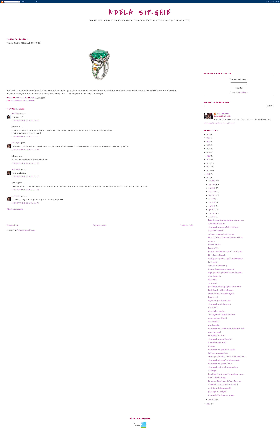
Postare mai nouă (12, 225)
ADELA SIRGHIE (140, 12)
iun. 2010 (212, 202)
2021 (208, 152)
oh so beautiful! (213, 321)
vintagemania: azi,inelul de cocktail (220, 339)
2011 (208, 174)
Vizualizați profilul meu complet (219, 123)
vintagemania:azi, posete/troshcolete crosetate (223, 360)
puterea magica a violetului (217, 318)
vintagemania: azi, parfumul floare (220, 363)
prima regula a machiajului (217, 391)
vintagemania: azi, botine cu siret (219, 304)
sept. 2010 (212, 191)
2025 (208, 138)
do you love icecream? (215, 230)
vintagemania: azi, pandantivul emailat (221, 349)
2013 (208, 167)
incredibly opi (213, 297)
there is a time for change (216, 377)
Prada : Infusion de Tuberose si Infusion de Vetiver (225, 237)
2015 (208, 159)
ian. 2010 (212, 399)
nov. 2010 (212, 184)
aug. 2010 (212, 195)
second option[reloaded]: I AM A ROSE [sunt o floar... (227, 356)
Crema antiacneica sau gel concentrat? (221, 269)
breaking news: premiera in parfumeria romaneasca (225, 258)
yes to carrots (212, 283)
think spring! (212, 279)
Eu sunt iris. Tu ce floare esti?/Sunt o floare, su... (225, 381)
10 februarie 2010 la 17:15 (25, 150)
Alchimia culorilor (214, 276)
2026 (208, 134)
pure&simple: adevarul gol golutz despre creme (224, 286)
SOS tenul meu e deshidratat (218, 353)
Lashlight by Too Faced (216, 335)
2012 (208, 170)
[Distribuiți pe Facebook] (42, 98)
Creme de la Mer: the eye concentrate (221, 395)
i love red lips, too (214, 244)
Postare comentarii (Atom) (26, 230)
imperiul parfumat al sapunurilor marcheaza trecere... (226, 374)
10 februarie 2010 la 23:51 (25, 203)
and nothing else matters (216, 223)
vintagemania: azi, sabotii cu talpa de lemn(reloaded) (226, 328)
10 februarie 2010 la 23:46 (25, 189)
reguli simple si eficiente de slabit (219, 388)
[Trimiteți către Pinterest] (44, 98)
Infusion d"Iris (213, 248)
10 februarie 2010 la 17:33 (25, 176)
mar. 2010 (212, 213)
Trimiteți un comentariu (15, 209)
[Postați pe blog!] (38, 98)
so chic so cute (20, 100)
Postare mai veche (186, 225)
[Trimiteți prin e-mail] (36, 98)
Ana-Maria (15, 113)
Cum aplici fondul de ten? (217, 342)
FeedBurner (243, 92)
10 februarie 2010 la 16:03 (25, 120)
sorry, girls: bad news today (217, 265)
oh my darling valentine (216, 311)
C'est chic (211, 346)
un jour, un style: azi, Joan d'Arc (219, 300)
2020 (208, 156)
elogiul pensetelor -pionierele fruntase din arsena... (225, 272)
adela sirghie (16, 142)
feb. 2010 (212, 217)
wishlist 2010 (212, 307)
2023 (208, 145)
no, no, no (211, 241)
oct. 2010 (212, 188)
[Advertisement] (140, 30)
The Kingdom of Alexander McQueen (221, 314)
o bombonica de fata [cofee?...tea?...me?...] (223, 384)
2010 (208, 177)
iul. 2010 (212, 199)
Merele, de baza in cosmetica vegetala (221, 293)
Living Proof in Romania (216, 255)
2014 (208, 163)
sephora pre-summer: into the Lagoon (221, 234)
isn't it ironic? (212, 262)
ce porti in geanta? (214, 332)
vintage (31, 100)
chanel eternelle (213, 325)
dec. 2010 (212, 181)
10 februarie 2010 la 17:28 (25, 163)
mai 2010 (212, 206)
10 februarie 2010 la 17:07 (25, 136)
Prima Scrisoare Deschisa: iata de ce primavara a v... (226, 220)
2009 (208, 404)
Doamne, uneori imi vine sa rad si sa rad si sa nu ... (225, 251)
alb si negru (212, 370)
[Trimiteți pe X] (40, 98)
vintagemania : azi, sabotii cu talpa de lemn (223, 367)
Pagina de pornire (99, 225)
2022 (208, 148)
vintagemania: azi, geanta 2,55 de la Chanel (223, 227)
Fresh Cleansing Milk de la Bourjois (220, 290)
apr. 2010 (212, 209)
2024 (208, 141)
